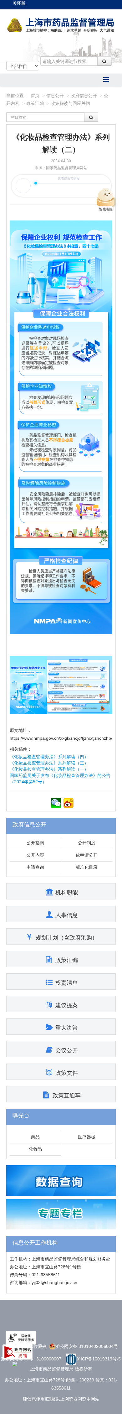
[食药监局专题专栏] (61, 1213)
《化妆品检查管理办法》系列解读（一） (49, 769)
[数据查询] (61, 1180)
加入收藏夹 (36, 1346)
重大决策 (66, 1028)
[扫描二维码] (56, 803)
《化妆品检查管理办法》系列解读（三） (49, 762)
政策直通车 (67, 1095)
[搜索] (104, 61)
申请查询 (35, 867)
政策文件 (66, 1073)
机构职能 (66, 892)
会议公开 (66, 1050)
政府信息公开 (84, 95)
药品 (35, 1136)
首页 (35, 95)
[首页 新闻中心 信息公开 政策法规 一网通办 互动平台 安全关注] (61, 80)
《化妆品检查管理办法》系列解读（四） (49, 756)
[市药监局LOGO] (61, 25)
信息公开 (55, 95)
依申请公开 (87, 854)
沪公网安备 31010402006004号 (86, 1346)
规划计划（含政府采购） (67, 938)
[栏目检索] (91, 117)
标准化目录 (87, 867)
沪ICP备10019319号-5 (98, 1358)
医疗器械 (86, 1136)
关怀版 (19, 3)
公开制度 (86, 842)
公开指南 (35, 842)
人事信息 (66, 915)
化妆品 (35, 1149)
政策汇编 (35, 103)
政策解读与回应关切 (70, 103)
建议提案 (66, 1005)
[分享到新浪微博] (69, 803)
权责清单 (66, 983)
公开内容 (35, 854)
